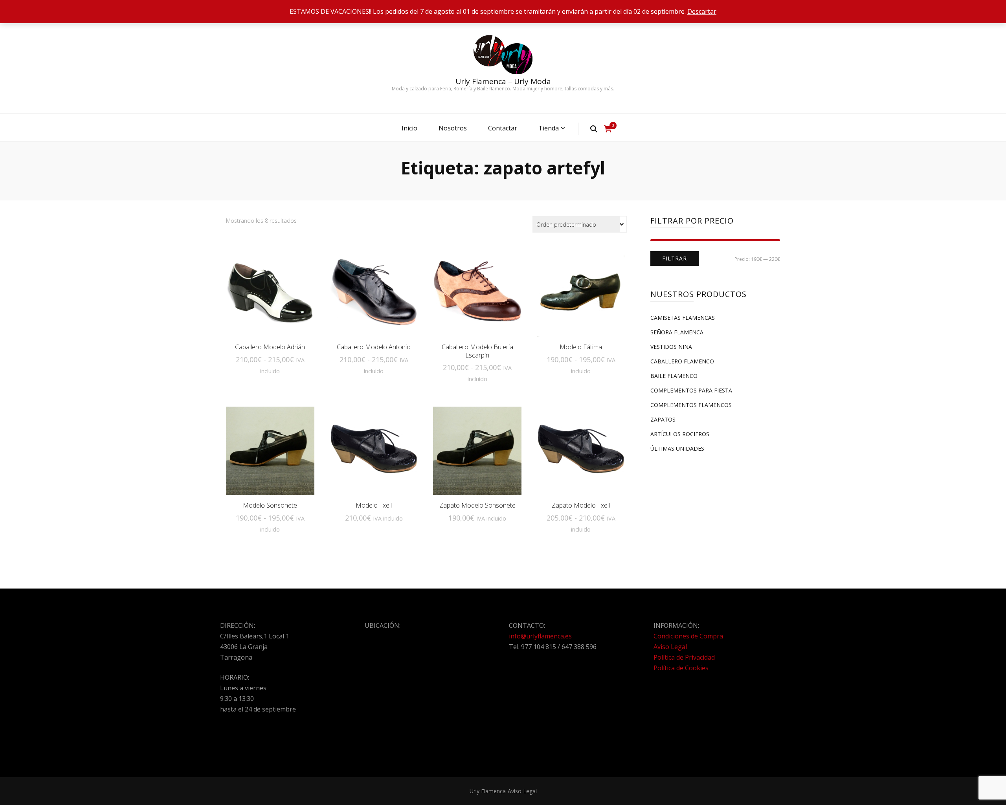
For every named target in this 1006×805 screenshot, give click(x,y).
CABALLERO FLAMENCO (682, 361)
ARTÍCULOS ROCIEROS (679, 434)
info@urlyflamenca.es (540, 636)
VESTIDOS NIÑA (671, 346)
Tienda (548, 128)
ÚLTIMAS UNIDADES (677, 448)
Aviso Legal (670, 646)
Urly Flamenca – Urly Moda (503, 81)
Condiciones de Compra (688, 636)
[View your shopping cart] (608, 129)
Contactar (502, 128)
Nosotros (453, 128)
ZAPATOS (663, 419)
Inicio (409, 128)
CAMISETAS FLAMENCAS (682, 317)
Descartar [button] (701, 11)
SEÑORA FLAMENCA (676, 332)
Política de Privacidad (684, 657)
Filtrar (674, 258)
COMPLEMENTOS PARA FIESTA (691, 390)
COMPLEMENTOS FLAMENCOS (691, 405)
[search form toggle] (593, 128)
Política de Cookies (681, 668)
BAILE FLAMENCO (674, 376)
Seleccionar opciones (270, 297)
